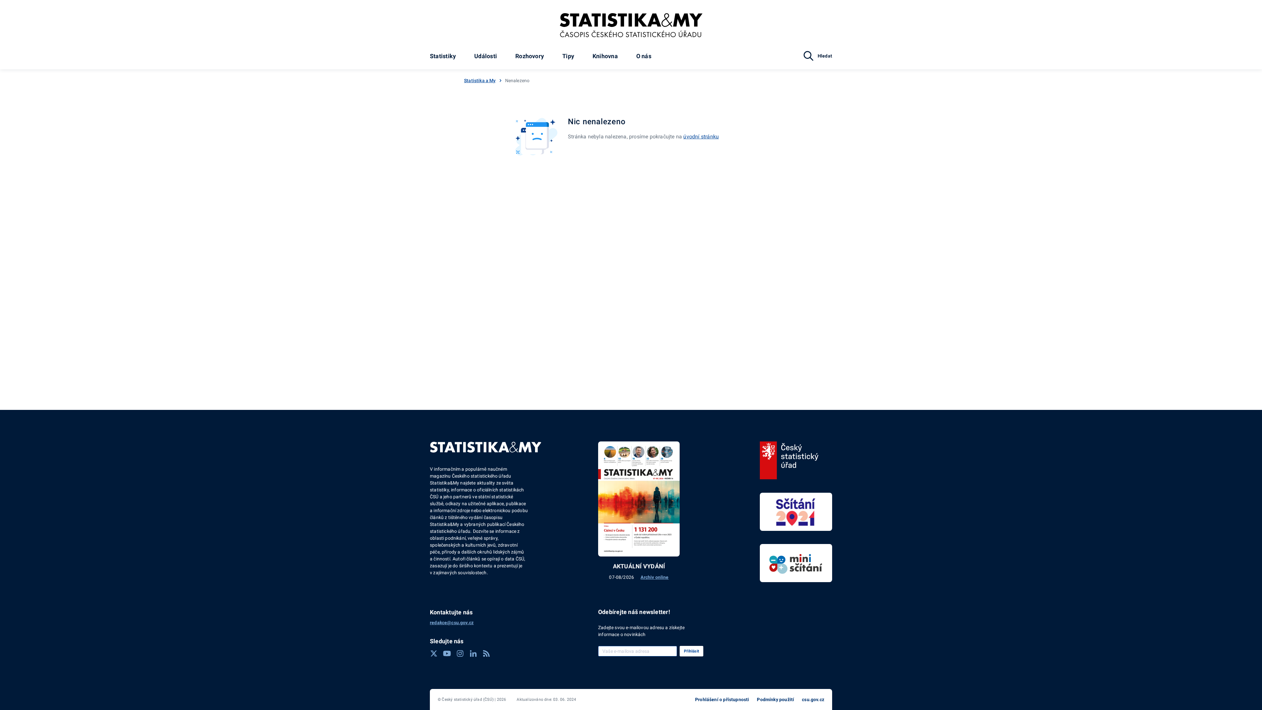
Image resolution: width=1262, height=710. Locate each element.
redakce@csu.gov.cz (452, 622)
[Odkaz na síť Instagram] (460, 653)
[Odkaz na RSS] (486, 653)
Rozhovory (529, 56)
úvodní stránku (701, 136)
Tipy (568, 56)
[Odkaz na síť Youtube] (447, 653)
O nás (643, 56)
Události (485, 56)
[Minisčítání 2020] (796, 563)
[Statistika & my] (631, 25)
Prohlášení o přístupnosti (722, 699)
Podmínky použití (775, 699)
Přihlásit (691, 651)
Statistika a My (480, 80)
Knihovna (605, 56)
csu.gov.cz (813, 699)
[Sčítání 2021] (796, 512)
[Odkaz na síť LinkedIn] (473, 653)
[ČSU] (789, 460)
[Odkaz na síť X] (434, 653)
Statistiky (443, 56)
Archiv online (654, 577)
